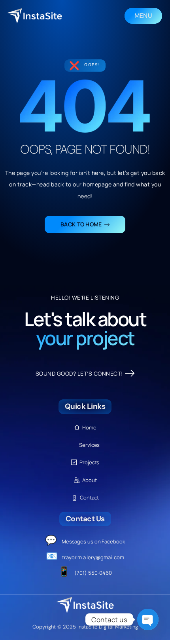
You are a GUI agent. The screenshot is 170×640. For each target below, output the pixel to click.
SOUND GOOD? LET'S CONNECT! (79, 373)
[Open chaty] (148, 619)
